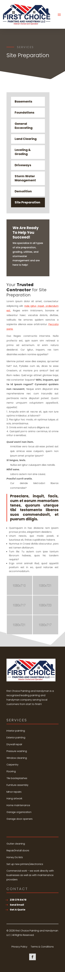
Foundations (24, 112)
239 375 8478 (18, 900)
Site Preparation (27, 202)
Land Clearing (26, 139)
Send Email (17, 905)
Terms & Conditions (42, 947)
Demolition (23, 191)
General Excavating (23, 126)
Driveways (23, 165)
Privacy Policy (19, 947)
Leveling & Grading (23, 152)
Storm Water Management (25, 178)
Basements (23, 101)
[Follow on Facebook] (32, 957)
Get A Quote (17, 909)
